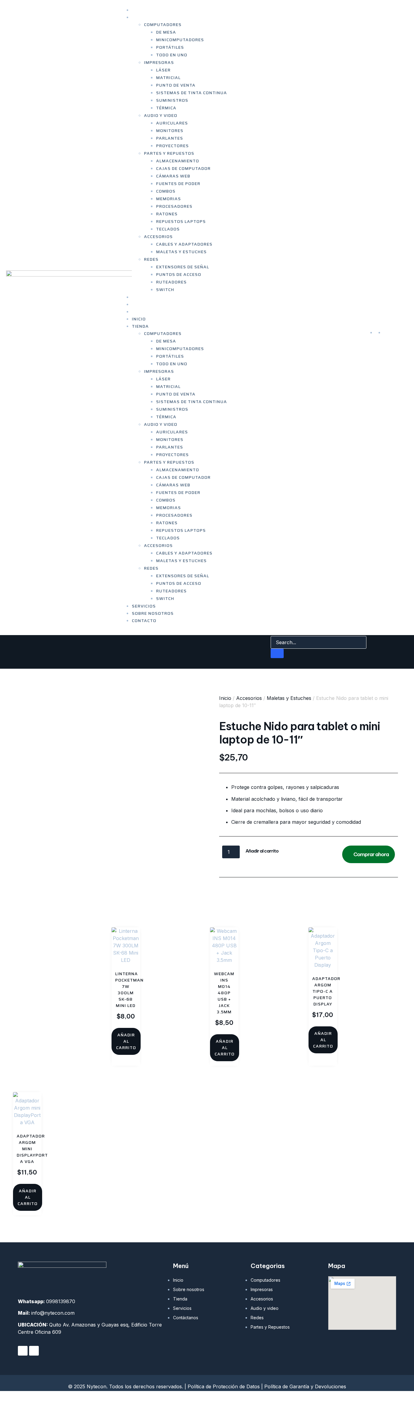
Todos (299, 887)
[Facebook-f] (23, 1351)
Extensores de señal (182, 266)
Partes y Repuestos (169, 153)
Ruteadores (171, 282)
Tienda (140, 17)
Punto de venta (175, 85)
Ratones (167, 213)
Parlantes (169, 138)
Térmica (166, 107)
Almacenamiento (177, 160)
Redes (151, 259)
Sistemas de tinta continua (191, 92)
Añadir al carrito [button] (126, 1041)
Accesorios (158, 236)
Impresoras (159, 62)
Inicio (139, 319)
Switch (165, 289)
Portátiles (170, 47)
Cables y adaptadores (184, 244)
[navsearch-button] (274, 630)
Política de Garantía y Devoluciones (305, 1386)
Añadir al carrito (262, 851)
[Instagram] (34, 1351)
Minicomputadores (180, 39)
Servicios (144, 606)
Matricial (168, 77)
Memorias (168, 198)
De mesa (166, 32)
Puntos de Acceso (178, 274)
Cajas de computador (183, 168)
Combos (165, 191)
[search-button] (277, 653)
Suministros (172, 100)
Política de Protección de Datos (224, 1386)
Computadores (163, 24)
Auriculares (172, 123)
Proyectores (172, 145)
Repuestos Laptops (181, 221)
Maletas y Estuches (181, 251)
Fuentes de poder (178, 183)
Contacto (144, 311)
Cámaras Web (173, 176)
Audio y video (160, 115)
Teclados (168, 229)
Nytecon (37, 1400)
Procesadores (174, 206)
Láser (163, 70)
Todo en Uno (171, 54)
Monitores (169, 130)
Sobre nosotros (153, 613)
